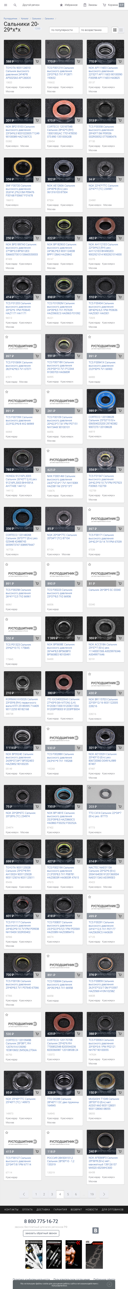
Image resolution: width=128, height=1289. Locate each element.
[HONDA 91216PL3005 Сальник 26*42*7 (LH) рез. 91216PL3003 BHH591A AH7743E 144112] (22, 460)
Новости (92, 1209)
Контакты (12, 1209)
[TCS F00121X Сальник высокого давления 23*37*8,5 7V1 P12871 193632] (64, 52)
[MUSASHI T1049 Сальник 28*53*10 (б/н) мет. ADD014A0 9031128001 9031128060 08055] (105, 1083)
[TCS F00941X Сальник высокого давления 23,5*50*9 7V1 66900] (105, 346)
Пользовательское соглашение (72, 1279)
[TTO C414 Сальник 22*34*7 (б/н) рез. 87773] (105, 797)
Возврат (76, 1209)
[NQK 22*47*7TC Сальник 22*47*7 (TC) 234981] (105, 169)
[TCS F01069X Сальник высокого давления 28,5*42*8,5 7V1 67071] (22, 346)
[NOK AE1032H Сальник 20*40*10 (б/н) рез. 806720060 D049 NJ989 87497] (105, 738)
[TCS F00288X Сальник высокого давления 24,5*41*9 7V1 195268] (64, 738)
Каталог (24, 18)
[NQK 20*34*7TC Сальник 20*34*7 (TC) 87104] (64, 519)
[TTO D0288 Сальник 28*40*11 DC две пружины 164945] (64, 1083)
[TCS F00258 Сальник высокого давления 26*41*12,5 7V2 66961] (22, 574)
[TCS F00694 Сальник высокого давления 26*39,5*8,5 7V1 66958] (64, 965)
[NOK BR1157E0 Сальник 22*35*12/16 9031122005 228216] (105, 683)
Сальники (36, 18)
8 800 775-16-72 (41, 1221)
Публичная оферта (104, 1279)
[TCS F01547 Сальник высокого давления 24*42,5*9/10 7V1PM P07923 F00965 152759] (105, 460)
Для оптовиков (113, 1209)
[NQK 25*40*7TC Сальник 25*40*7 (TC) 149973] (22, 1083)
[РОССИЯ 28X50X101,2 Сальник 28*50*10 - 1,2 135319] (64, 1142)
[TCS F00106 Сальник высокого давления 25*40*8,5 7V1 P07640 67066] (22, 965)
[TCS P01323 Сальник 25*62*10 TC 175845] (22, 629)
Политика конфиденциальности (31, 1279)
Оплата (27, 1209)
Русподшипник (10, 18)
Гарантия (60, 1209)
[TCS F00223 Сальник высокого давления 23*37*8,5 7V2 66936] (64, 574)
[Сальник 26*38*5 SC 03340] (105, 574)
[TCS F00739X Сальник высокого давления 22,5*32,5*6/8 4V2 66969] (22, 401)
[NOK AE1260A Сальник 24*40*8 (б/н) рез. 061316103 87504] (64, 169)
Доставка (43, 1209)
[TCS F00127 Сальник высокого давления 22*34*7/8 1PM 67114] (22, 1142)
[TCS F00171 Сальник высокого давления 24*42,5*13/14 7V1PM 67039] (105, 519)
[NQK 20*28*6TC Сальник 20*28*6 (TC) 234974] (22, 797)
